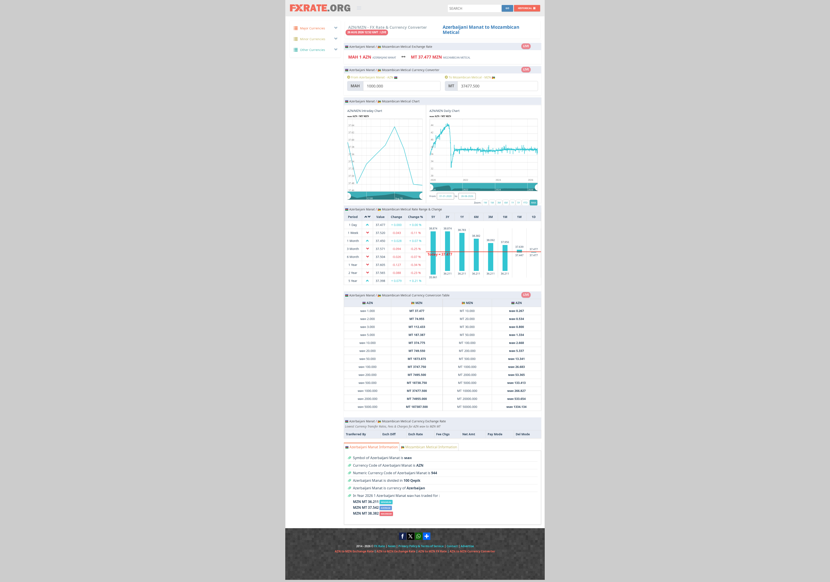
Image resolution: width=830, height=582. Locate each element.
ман (355, 85)
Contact (452, 546)
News (392, 546)
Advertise (467, 546)
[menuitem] (385, 196)
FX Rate (379, 546)
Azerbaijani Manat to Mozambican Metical (481, 29)
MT (451, 85)
